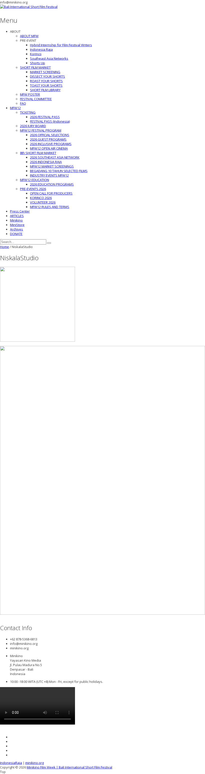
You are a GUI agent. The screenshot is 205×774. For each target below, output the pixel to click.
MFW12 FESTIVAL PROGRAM (40, 130)
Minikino (16, 220)
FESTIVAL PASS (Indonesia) (50, 121)
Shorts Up (37, 63)
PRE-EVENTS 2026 (33, 189)
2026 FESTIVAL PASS (45, 117)
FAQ (23, 103)
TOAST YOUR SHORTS (46, 85)
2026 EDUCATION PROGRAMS (52, 184)
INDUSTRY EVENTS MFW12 (49, 175)
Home (4, 247)
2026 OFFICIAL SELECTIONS (49, 135)
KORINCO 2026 (41, 198)
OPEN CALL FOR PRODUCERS (51, 193)
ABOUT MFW (29, 36)
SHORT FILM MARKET (35, 67)
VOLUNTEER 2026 (43, 202)
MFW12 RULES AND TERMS (49, 207)
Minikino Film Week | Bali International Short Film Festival (69, 767)
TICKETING (28, 112)
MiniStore (17, 225)
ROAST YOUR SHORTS (46, 81)
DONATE (16, 234)
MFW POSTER (30, 94)
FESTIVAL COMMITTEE (36, 99)
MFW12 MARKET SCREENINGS (52, 166)
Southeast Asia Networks (49, 58)
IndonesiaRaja (11, 763)
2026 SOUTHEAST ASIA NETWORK (55, 157)
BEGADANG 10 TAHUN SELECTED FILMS (59, 171)
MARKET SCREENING (45, 72)
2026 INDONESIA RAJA (46, 162)
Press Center (20, 211)
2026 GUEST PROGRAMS (48, 139)
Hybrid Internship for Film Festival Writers (61, 45)
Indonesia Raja (41, 49)
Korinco (36, 54)
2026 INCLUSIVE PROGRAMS (51, 144)
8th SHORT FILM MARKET (38, 153)
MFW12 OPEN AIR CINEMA (49, 148)
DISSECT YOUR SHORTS (47, 76)
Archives (16, 229)
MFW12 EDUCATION (34, 180)
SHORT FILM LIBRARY (45, 90)
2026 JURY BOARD (33, 126)
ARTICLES (17, 216)
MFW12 (15, 108)
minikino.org (34, 763)
